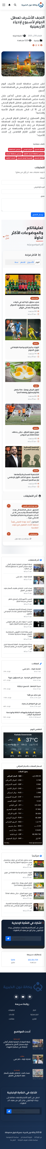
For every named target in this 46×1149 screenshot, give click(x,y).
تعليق (43, 196)
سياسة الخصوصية (12, 1137)
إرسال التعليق (37, 215)
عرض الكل (7, 237)
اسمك (42, 178)
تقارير (34, 1018)
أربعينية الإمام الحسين (24, 158)
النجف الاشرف (10, 158)
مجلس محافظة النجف (13, 153)
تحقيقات (11, 1010)
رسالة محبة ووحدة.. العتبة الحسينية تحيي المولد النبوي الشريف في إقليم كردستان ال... (18, 646)
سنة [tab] (16, 262)
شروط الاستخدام (26, 1137)
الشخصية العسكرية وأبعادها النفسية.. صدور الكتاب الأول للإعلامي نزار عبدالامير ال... (18, 905)
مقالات (11, 1018)
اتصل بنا (13, 1140)
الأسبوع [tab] (30, 262)
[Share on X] (38, 45)
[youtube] (23, 997)
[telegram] (16, 997)
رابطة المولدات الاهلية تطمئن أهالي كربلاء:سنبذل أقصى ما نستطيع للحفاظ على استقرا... (19, 566)
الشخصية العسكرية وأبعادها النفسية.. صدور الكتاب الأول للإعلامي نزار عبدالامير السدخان (23, 477)
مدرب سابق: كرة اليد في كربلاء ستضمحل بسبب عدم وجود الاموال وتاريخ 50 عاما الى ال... (18, 862)
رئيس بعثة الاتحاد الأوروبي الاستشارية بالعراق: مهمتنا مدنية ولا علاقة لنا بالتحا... (19, 634)
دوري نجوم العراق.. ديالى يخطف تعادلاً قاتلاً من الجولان (25, 433)
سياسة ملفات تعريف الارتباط (28, 1140)
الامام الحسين (39, 149)
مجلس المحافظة (14, 149)
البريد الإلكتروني (39, 187)
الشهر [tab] (22, 262)
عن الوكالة (38, 1137)
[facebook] (29, 997)
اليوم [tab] (37, 262)
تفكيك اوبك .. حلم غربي (24, 577)
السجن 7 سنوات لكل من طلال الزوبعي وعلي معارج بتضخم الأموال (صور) (19, 623)
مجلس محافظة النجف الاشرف (33, 153)
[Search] (15, 4)
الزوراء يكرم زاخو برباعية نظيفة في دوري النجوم (24, 348)
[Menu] (3, 4)
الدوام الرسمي (27, 149)
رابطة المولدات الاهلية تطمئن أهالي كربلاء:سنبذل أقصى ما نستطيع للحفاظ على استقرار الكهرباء (16, 1044)
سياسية (36, 40)
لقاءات (11, 1014)
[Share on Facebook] (41, 45)
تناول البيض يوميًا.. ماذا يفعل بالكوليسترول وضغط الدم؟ (26, 391)
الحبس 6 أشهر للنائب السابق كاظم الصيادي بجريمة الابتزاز (20, 600)
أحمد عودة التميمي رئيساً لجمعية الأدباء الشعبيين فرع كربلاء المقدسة (24, 524)
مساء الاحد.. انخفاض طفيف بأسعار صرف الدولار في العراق (18, 589)
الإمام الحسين (39, 158)
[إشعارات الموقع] (9, 4)
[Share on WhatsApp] (36, 45)
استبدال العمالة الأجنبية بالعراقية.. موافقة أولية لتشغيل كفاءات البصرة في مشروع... (18, 611)
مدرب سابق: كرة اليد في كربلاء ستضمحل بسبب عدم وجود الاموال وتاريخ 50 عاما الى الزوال (24, 304)
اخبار (34, 1010)
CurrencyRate (37, 846)
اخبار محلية (34, 1014)
